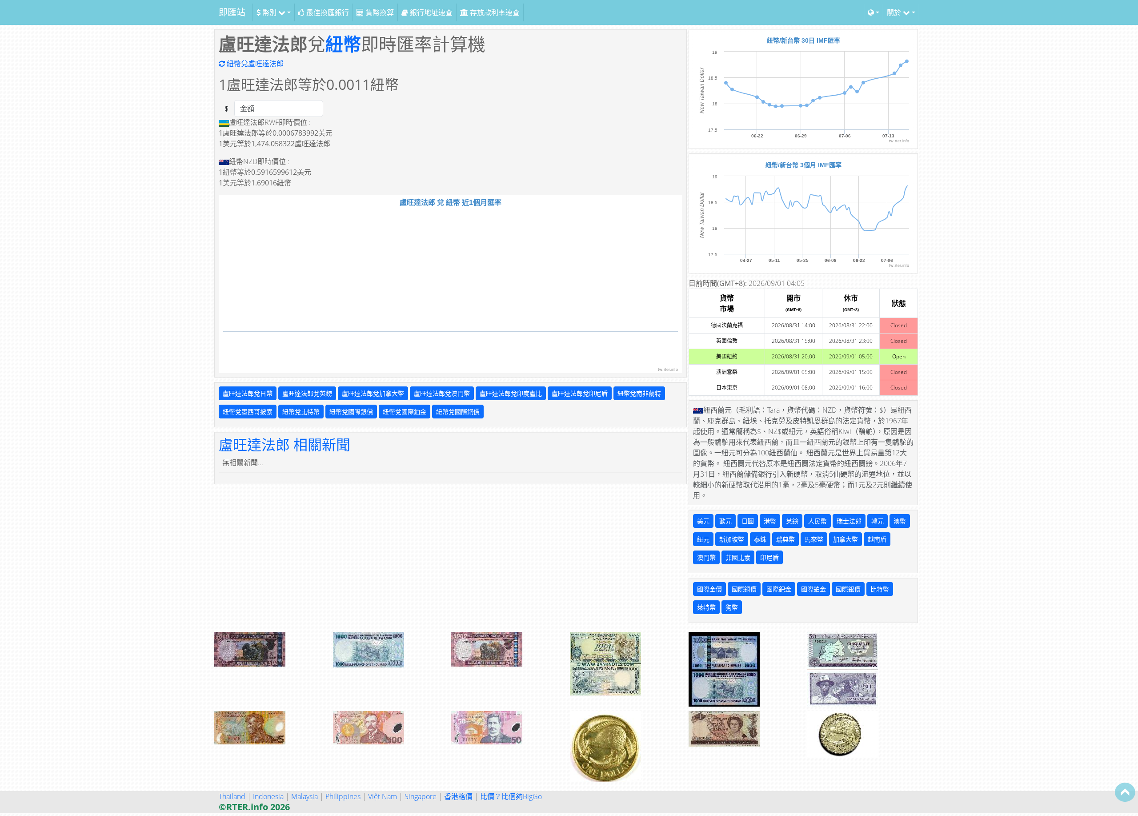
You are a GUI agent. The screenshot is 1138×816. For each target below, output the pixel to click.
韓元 (877, 521)
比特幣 (879, 589)
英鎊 (792, 521)
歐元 (725, 521)
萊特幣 (706, 607)
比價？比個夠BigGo (511, 796)
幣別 (269, 12)
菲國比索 (737, 557)
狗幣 (731, 607)
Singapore (421, 796)
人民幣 (817, 521)
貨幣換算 (379, 12)
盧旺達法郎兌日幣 (247, 393)
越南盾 (877, 539)
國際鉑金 (813, 589)
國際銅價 (744, 589)
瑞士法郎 (849, 521)
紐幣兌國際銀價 (351, 411)
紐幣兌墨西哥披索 (247, 411)
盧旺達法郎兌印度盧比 (511, 393)
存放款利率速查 (494, 12)
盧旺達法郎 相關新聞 (284, 444)
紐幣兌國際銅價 (458, 411)
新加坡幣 (731, 539)
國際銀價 (848, 589)
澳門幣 (706, 557)
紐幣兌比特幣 (301, 411)
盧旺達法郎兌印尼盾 (580, 393)
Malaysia (304, 796)
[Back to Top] (1125, 792)
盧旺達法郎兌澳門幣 (442, 393)
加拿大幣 (845, 539)
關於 (895, 12)
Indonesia (268, 796)
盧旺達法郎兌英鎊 (307, 393)
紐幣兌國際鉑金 (404, 411)
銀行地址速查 (430, 12)
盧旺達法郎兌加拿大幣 (373, 393)
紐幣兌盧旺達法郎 (254, 63)
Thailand (232, 796)
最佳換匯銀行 (327, 12)
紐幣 (343, 44)
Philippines (343, 796)
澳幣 (900, 521)
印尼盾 (769, 557)
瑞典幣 (785, 539)
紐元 (703, 539)
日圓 (747, 521)
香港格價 (458, 796)
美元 (703, 521)
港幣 (770, 521)
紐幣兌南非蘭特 (639, 393)
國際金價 (709, 589)
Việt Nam (382, 796)
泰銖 (760, 539)
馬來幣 (814, 539)
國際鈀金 (778, 589)
